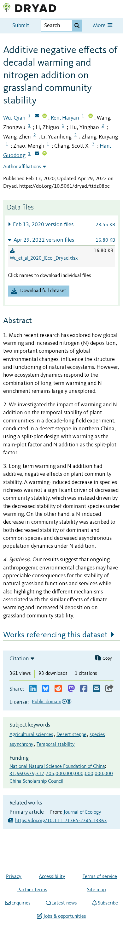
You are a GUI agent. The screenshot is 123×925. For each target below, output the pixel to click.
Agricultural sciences (31, 734)
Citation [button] (19, 659)
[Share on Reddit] (58, 688)
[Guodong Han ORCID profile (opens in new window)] (44, 154)
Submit (20, 25)
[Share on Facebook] (83, 688)
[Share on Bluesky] (45, 688)
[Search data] (77, 26)
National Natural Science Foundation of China (57, 766)
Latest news (64, 903)
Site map (96, 890)
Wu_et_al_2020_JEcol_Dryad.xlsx (44, 258)
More (100, 25)
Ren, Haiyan (65, 118)
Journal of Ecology (82, 812)
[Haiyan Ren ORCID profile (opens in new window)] (90, 116)
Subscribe (108, 903)
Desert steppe (71, 734)
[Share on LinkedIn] (33, 688)
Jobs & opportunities (65, 916)
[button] (61, 224)
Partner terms (32, 890)
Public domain (46, 701)
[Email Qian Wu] (37, 116)
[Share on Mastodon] (71, 688)
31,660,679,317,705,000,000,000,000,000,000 (61, 773)
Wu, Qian (14, 118)
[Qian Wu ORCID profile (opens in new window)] (44, 116)
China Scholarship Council (36, 781)
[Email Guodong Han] (37, 154)
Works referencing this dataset (55, 635)
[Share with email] (96, 688)
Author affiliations (22, 166)
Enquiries (21, 903)
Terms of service (100, 876)
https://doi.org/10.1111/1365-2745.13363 (61, 820)
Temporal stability (56, 744)
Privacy (13, 876)
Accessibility (52, 876)
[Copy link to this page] (109, 689)
